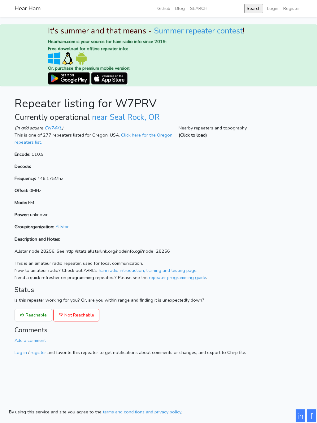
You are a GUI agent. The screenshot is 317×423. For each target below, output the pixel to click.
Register (291, 8)
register (38, 352)
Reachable (35, 315)
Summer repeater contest (198, 31)
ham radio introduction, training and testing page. (148, 270)
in (300, 416)
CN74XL (53, 128)
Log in (21, 352)
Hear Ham (28, 8)
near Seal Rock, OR (126, 117)
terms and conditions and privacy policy (142, 412)
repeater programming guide (177, 277)
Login (272, 8)
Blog (180, 8)
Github (163, 8)
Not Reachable (78, 315)
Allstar (62, 227)
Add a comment (30, 340)
